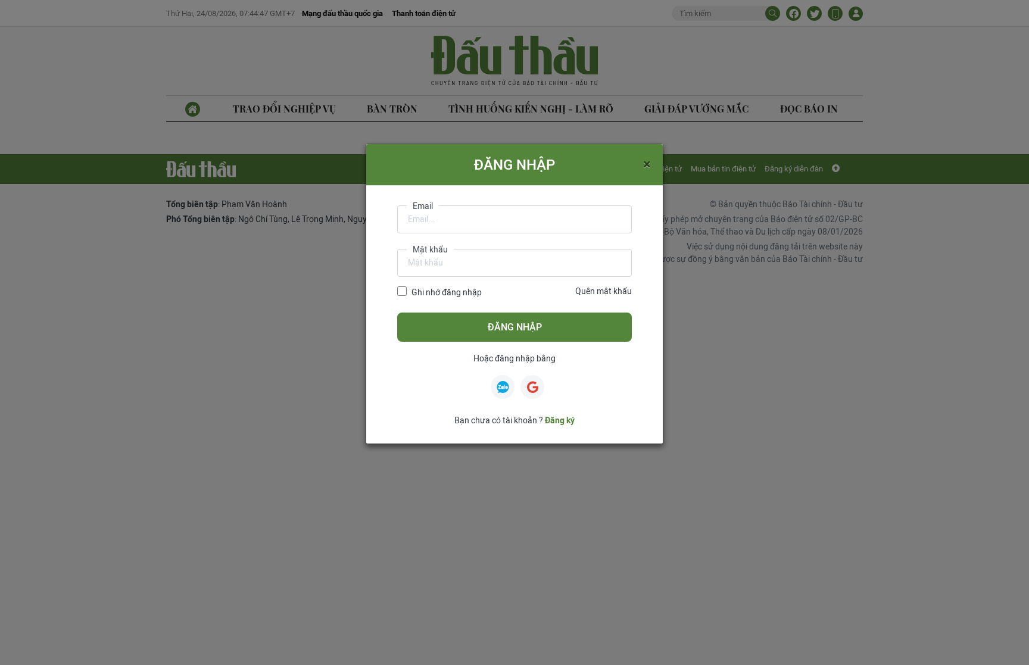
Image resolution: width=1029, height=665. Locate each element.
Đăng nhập (515, 327)
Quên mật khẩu (603, 291)
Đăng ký (560, 420)
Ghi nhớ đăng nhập (446, 292)
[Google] (532, 387)
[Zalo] (502, 387)
